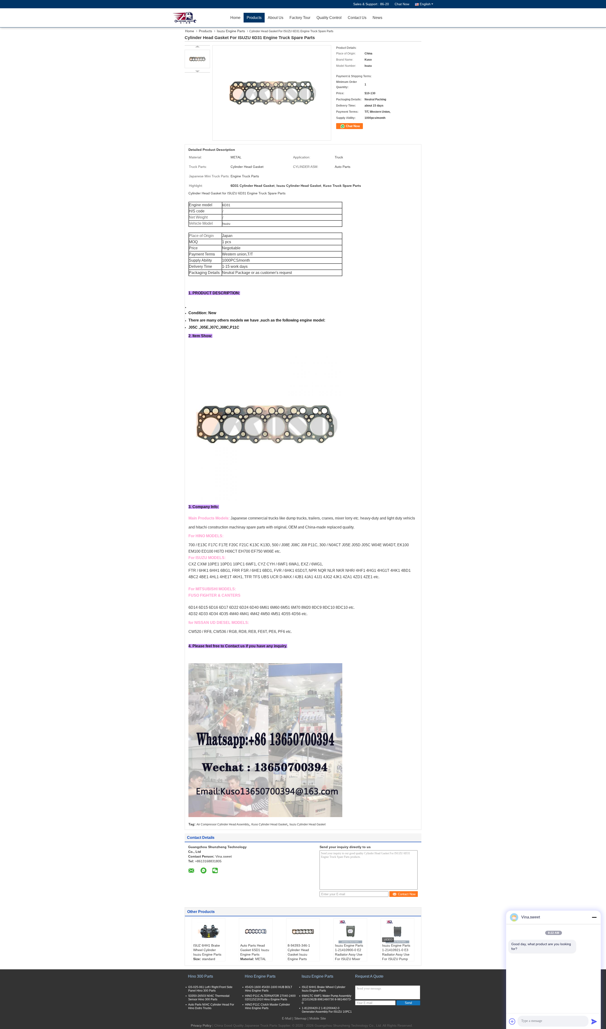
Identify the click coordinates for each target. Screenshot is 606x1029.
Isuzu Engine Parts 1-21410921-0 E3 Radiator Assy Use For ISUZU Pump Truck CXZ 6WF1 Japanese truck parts (396, 959)
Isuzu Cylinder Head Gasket (307, 824)
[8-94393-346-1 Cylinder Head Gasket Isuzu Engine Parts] (303, 931)
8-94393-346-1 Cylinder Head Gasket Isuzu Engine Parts (299, 952)
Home (235, 18)
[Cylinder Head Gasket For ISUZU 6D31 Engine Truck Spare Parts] (197, 59)
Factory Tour (300, 18)
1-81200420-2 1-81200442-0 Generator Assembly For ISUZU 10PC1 (327, 1010)
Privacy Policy (201, 1025)
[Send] (594, 1021)
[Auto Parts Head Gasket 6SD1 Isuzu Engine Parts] (255, 931)
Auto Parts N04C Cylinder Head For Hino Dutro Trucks (211, 1006)
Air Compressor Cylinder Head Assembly (222, 824)
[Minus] (594, 917)
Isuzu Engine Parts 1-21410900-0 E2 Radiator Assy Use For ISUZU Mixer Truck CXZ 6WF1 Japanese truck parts (349, 959)
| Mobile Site (316, 1018)
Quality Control (329, 18)
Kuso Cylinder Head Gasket (269, 824)
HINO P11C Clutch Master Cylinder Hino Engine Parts (267, 1006)
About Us (275, 18)
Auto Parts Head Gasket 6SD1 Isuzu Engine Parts (254, 950)
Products (254, 18)
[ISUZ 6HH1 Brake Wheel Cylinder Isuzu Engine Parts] (208, 931)
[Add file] (512, 1021)
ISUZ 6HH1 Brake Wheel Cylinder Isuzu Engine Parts (207, 950)
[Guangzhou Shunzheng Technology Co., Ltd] (200, 17)
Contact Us (357, 18)
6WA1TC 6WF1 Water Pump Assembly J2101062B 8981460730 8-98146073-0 (327, 999)
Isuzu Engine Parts (231, 31)
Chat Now (402, 4)
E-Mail (286, 1018)
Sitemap (300, 1018)
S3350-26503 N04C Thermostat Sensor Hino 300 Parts (208, 997)
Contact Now (406, 894)
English (425, 4)
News (377, 18)
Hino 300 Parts (200, 976)
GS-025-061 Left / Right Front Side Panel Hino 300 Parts (210, 988)
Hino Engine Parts (260, 976)
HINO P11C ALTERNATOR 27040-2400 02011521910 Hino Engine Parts (270, 997)
